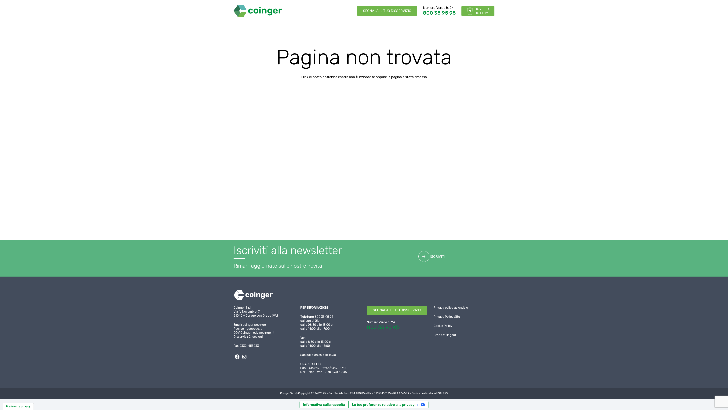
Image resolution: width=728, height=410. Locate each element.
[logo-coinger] (258, 11)
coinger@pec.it (251, 328)
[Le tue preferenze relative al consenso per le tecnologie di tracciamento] (18, 406)
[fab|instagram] (244, 356)
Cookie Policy (443, 326)
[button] (254, 26)
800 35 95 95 (439, 13)
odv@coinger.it (264, 332)
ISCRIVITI (437, 257)
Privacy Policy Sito (447, 317)
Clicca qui (256, 336)
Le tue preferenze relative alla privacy (383, 405)
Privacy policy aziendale (451, 307)
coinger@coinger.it (256, 324)
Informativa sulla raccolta (324, 405)
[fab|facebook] (237, 356)
